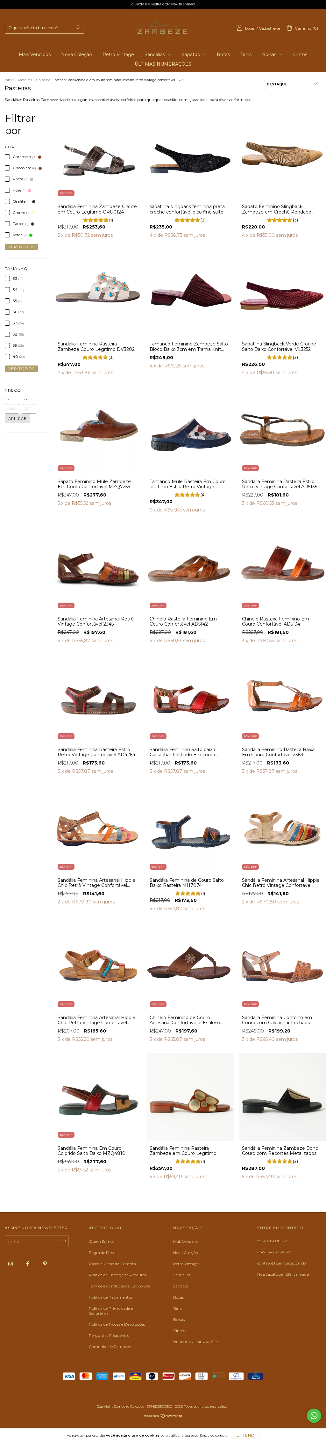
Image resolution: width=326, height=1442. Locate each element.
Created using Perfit (163, 118)
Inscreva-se (163, 99)
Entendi (246, 1435)
